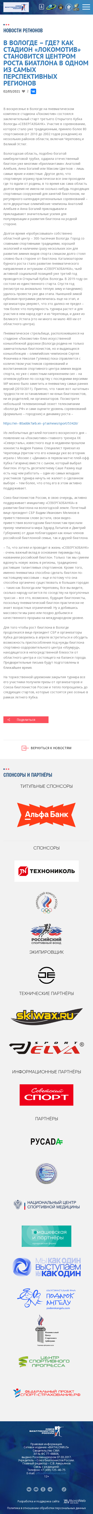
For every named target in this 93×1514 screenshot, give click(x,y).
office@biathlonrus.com (51, 1473)
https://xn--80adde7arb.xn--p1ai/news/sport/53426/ (40, 423)
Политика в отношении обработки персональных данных (46, 1508)
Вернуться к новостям (51, 748)
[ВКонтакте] (33, 91)
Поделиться (26, 719)
